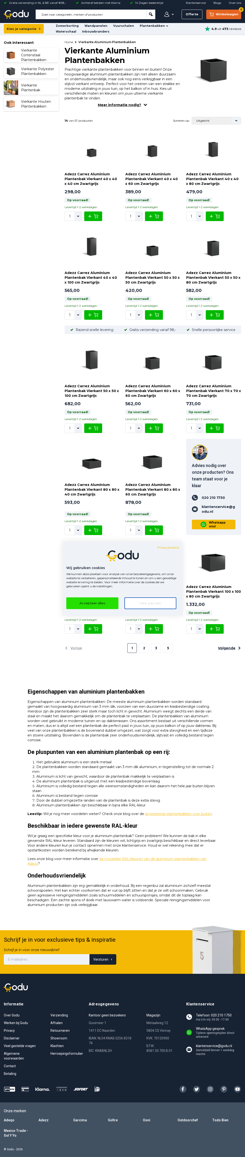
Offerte (192, 14)
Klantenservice (196, 3)
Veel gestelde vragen (20, 1046)
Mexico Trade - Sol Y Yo (16, 1133)
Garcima (80, 1120)
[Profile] (168, 14)
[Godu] (16, 14)
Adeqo (9, 1120)
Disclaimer (12, 1038)
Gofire (113, 1120)
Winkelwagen (228, 13)
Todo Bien (220, 1120)
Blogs (217, 3)
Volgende (226, 648)
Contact (10, 1066)
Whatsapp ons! (217, 524)
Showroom (58, 1038)
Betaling (10, 1074)
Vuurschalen (123, 26)
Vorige (76, 648)
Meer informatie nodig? (119, 105)
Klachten (57, 1046)
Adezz (44, 1120)
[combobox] (91, 14)
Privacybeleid (168, 547)
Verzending (59, 1015)
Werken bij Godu (16, 1023)
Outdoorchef (188, 1120)
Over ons (235, 3)
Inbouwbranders (95, 31)
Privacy (9, 1030)
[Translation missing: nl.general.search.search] (150, 14)
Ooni (146, 1120)
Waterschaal (66, 31)
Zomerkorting (67, 26)
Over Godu (12, 1015)
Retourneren (60, 1030)
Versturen (100, 959)
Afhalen (56, 1023)
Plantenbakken (152, 26)
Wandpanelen (95, 26)
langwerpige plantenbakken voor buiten (178, 814)
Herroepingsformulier (66, 1053)
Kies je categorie (21, 29)
